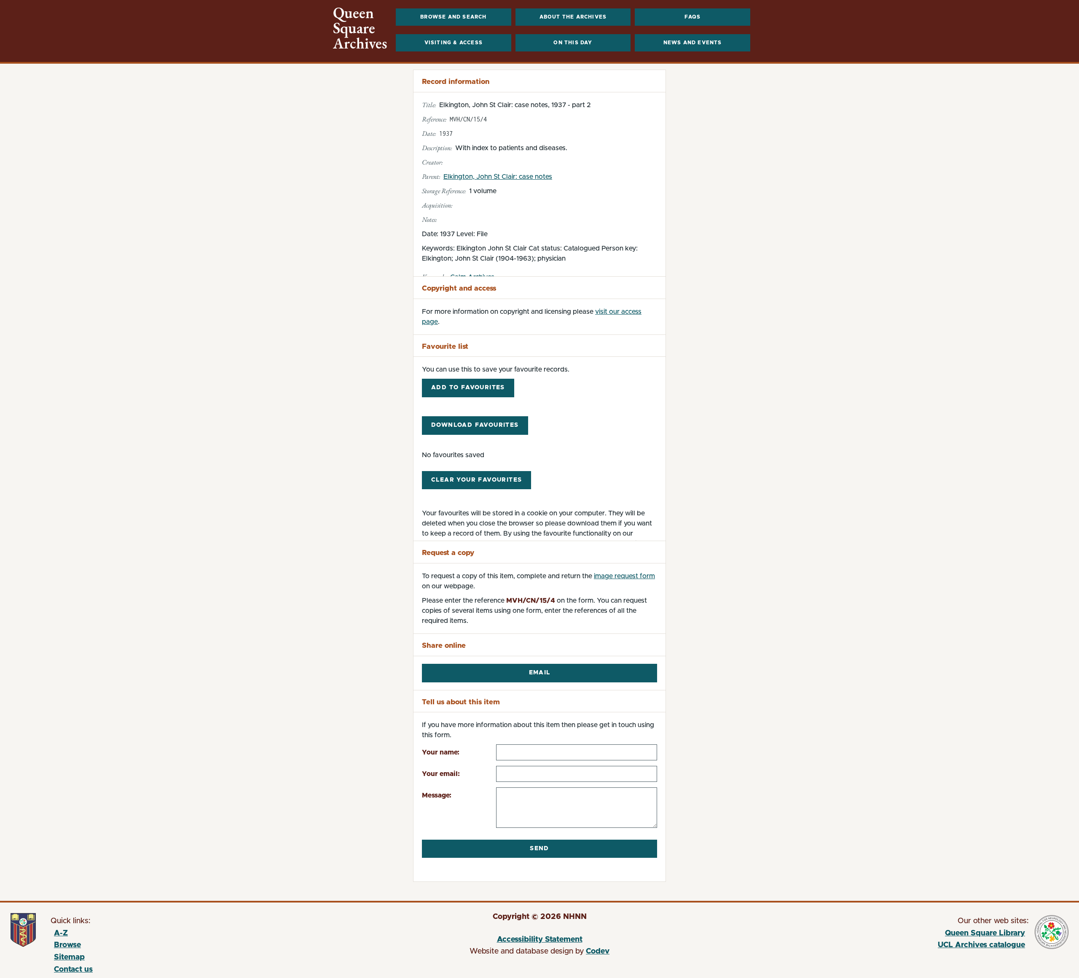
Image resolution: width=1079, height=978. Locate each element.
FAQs (692, 16)
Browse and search (453, 16)
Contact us (73, 969)
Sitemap (69, 957)
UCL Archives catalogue (880, 946)
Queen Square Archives (360, 28)
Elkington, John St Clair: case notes (497, 176)
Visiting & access (453, 42)
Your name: (440, 752)
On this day (572, 42)
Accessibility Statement (539, 939)
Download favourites (475, 425)
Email (539, 673)
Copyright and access (459, 288)
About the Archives (573, 16)
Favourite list (445, 346)
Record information (455, 81)
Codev (597, 951)
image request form (624, 576)
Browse (67, 945)
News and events (692, 42)
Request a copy (448, 552)
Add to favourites (468, 388)
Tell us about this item (461, 702)
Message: (436, 795)
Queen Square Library (880, 935)
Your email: (441, 774)
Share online (444, 645)
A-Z (61, 933)
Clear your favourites (476, 480)
